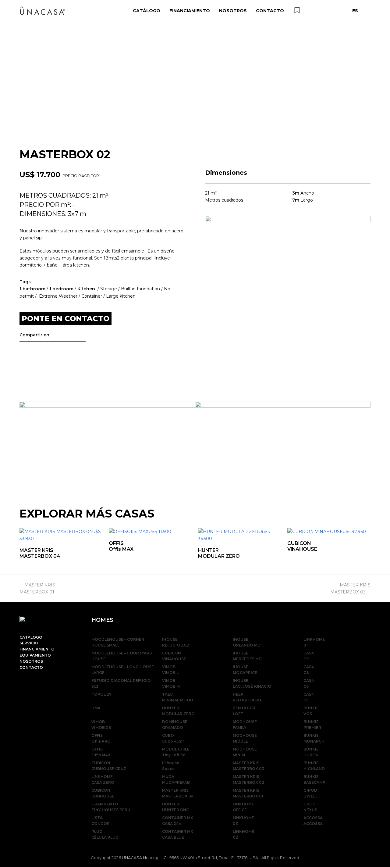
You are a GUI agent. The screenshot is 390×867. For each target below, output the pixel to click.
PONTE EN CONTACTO (65, 318)
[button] (25, 349)
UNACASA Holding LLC (144, 857)
